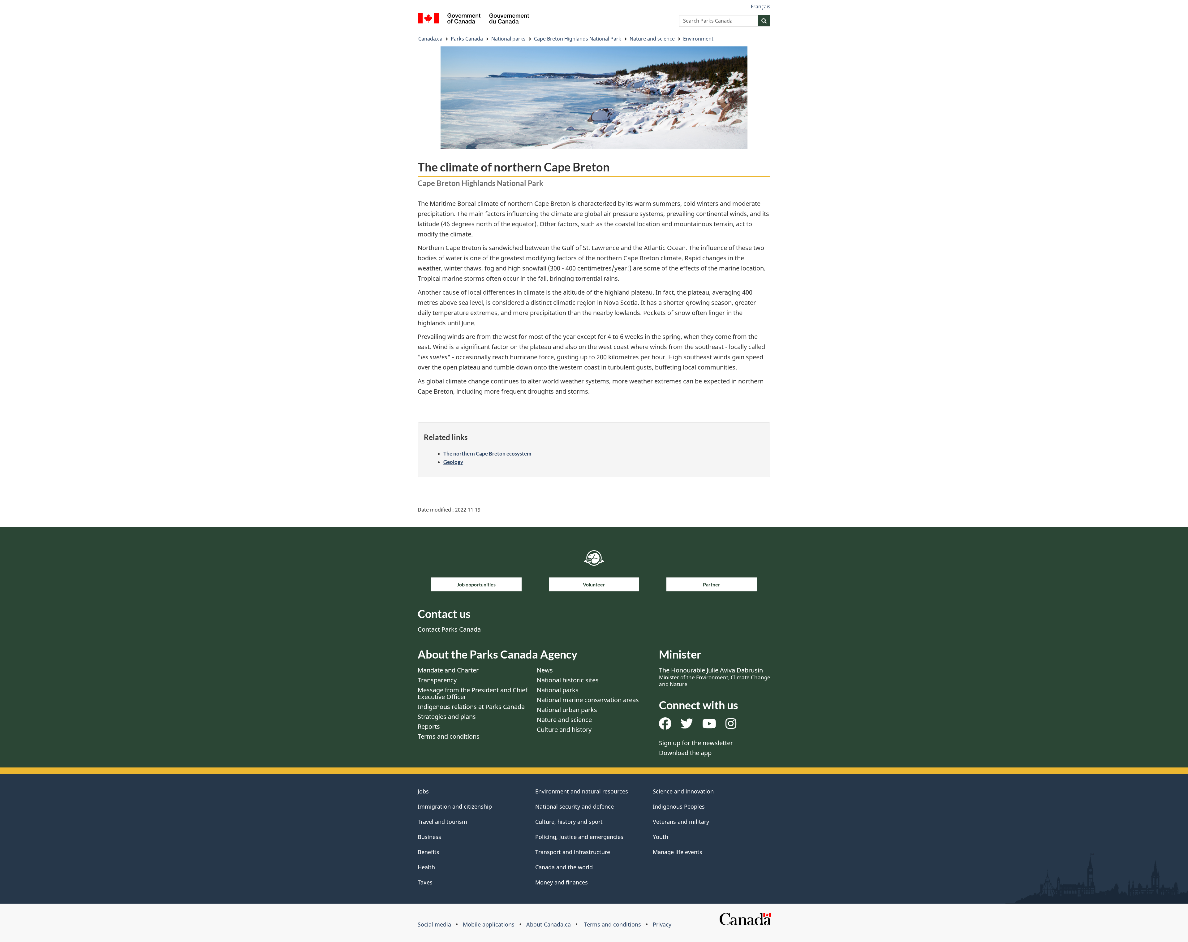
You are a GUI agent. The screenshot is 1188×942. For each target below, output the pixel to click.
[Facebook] (665, 726)
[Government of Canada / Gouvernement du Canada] (473, 19)
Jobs (423, 791)
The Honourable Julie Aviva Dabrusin (714, 677)
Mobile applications (488, 924)
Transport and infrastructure (572, 852)
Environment (698, 38)
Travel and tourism (442, 821)
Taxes (425, 882)
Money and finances (561, 882)
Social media (434, 924)
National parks (508, 38)
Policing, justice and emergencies (579, 836)
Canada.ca (430, 38)
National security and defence (574, 806)
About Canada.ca (548, 924)
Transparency (437, 680)
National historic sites (568, 680)
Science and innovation (683, 791)
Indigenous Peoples (679, 806)
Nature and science (652, 38)
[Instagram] (730, 726)
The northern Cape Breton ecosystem (487, 453)
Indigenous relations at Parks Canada (471, 706)
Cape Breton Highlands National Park (577, 38)
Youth (660, 836)
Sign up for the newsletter (696, 743)
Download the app (685, 753)
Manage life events (677, 852)
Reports (429, 726)
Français (760, 6)
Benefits (428, 852)
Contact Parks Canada (449, 629)
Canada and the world (564, 867)
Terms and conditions (449, 736)
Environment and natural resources (581, 791)
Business (429, 836)
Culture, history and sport (569, 821)
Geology (453, 462)
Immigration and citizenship (455, 806)
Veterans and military (681, 821)
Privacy (662, 924)
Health (426, 867)
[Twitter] (687, 726)
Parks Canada (467, 38)
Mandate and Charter (448, 670)
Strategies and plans (447, 716)
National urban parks (567, 710)
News (545, 670)
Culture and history (564, 729)
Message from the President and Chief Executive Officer (472, 693)
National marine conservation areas (588, 700)
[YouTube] (709, 726)
